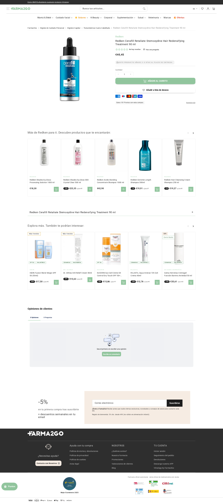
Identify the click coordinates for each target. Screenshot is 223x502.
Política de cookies (78, 460)
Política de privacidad (79, 455)
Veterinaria (153, 17)
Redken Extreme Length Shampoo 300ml (141, 181)
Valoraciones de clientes (122, 464)
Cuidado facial (63, 17)
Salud (141, 17)
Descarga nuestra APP (163, 464)
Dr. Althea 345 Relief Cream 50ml (77, 273)
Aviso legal (74, 464)
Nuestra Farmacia (120, 455)
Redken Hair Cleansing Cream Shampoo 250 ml (177, 181)
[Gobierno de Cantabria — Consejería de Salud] (167, 491)
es (194, 9)
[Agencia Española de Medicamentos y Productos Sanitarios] (139, 483)
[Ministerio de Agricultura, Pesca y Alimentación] (153, 491)
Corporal (108, 17)
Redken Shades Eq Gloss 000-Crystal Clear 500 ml (76, 181)
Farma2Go (32, 28)
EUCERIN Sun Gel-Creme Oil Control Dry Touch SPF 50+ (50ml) (109, 274)
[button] (214, 8)
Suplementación (125, 17)
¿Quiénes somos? (119, 451)
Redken (119, 36)
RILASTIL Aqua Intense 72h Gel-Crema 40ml (144, 274)
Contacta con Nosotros (47, 463)
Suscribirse (174, 403)
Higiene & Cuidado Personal (52, 28)
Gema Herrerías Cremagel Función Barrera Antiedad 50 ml (178, 274)
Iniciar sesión (159, 451)
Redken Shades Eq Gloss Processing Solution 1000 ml (42, 181)
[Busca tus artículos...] (144, 8)
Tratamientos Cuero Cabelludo (97, 28)
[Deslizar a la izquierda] (188, 133)
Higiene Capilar (73, 28)
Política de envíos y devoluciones (84, 451)
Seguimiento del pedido (164, 455)
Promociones (117, 460)
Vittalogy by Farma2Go (164, 468)
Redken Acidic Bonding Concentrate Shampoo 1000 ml (110, 181)
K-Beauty (95, 17)
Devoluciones (159, 460)
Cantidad (118, 70)
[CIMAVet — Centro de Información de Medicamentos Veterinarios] (167, 483)
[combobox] (113, 8)
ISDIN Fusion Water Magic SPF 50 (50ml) (43, 274)
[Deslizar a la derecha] (193, 133)
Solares (82, 17)
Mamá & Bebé (44, 17)
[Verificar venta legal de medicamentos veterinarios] (139, 491)
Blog (114, 468)
